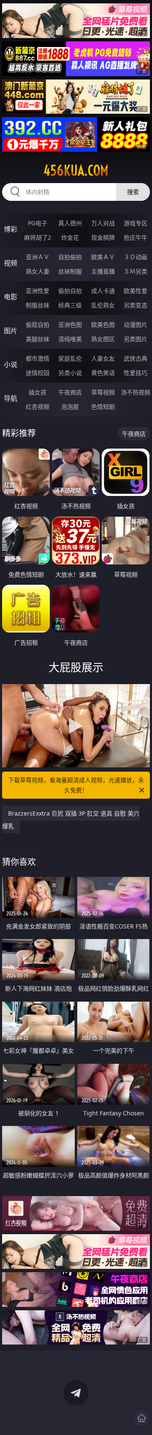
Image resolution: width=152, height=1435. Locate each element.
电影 (10, 296)
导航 (10, 398)
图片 (10, 330)
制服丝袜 (37, 305)
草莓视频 (103, 392)
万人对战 (103, 223)
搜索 (133, 192)
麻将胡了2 (37, 237)
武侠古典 (135, 358)
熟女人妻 (37, 271)
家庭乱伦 (70, 358)
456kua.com (76, 170)
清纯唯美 (70, 339)
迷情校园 (37, 373)
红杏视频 (37, 407)
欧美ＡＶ (103, 257)
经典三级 (70, 305)
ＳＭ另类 (135, 271)
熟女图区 (103, 339)
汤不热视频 (135, 392)
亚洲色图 (70, 324)
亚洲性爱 (37, 291)
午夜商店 (70, 392)
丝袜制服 (70, 271)
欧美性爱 (135, 291)
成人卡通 (103, 291)
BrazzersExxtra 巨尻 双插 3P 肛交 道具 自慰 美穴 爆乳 (70, 819)
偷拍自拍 (70, 291)
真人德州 (70, 223)
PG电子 (37, 223)
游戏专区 (135, 223)
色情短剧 (103, 407)
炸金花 (70, 237)
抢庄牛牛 (135, 237)
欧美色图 (103, 324)
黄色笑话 (103, 373)
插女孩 (37, 392)
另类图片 (135, 339)
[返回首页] (141, 1418)
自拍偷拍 (70, 257)
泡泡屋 (70, 407)
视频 (10, 263)
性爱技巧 (135, 373)
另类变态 (135, 305)
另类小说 (70, 373)
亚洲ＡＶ (37, 257)
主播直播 (103, 271)
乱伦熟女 (103, 305)
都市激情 (37, 358)
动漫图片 (135, 324)
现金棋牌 (103, 237)
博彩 (10, 229)
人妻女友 (103, 358)
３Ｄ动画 (135, 257)
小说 (10, 364)
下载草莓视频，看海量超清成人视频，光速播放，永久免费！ (76, 785)
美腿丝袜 (37, 339)
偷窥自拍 (37, 324)
